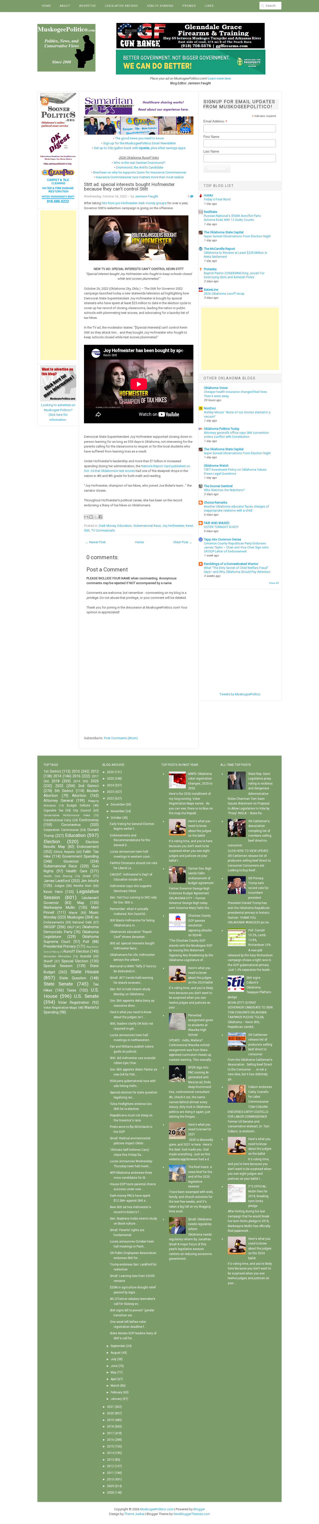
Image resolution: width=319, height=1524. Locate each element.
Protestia (210, 269)
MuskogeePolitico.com (156, 1509)
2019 (76, 781)
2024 (110, 785)
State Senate (58, 984)
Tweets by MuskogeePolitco (240, 694)
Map (80, 903)
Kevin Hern (53, 892)
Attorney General (58, 801)
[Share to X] (95, 516)
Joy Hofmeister (173, 526)
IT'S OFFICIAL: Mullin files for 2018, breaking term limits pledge (258, 1196)
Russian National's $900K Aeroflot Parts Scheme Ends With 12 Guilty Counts (232, 218)
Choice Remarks (215, 502)
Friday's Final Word (217, 199)
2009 (110, 1486)
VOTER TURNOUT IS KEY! (221, 527)
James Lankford (57, 881)
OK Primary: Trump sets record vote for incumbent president (258, 888)
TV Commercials (103, 530)
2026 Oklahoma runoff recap (224, 293)
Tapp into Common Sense (222, 539)
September (118, 1346)
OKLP (70, 927)
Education (124, 526)
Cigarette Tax (53, 810)
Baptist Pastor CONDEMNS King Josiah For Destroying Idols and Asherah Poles (234, 275)
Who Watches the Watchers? (224, 490)
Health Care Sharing (58, 876)
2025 (110, 778)
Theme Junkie (134, 1514)
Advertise (87, 5)
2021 (110, 1407)
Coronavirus (71, 825)
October (116, 817)
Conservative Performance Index (67, 815)
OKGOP (50, 927)
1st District (52, 771)
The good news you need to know (139, 138)
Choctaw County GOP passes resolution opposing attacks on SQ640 (200, 925)
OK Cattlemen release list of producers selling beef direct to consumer (260, 1044)
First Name (211, 137)
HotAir (208, 195)
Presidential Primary (60, 946)
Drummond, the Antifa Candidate (139, 167)
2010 (76, 771)
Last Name (211, 151)
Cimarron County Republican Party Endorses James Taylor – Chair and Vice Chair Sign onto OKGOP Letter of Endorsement (236, 547)
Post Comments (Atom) (121, 738)
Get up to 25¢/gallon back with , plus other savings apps (139, 148)
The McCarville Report (219, 249)
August (116, 1352)
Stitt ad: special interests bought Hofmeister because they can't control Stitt (129, 187)
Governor (71, 861)
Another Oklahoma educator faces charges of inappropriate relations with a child (236, 508)
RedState (210, 212)
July (113, 1359)
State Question (72, 978)
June (114, 1366)
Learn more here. (219, 78)
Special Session (58, 966)
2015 (110, 1446)
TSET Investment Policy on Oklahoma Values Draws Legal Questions (235, 471)
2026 (110, 772)
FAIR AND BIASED (217, 523)
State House (85, 972)
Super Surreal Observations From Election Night (237, 236)
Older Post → (182, 542)
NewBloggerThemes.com (191, 1514)
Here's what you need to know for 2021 (199, 1129)
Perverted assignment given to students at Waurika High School (200, 1025)
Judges (59, 886)
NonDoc (210, 408)
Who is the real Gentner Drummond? (139, 163)
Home (46, 5)
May (113, 1372)
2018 (56, 781)
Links (209, 5)
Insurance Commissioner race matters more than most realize (140, 177)
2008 (110, 1492)
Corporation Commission (61, 830)
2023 (110, 792)
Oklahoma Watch (216, 465)
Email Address (215, 121)
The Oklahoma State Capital (223, 232)
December (118, 804)
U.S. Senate (86, 996)
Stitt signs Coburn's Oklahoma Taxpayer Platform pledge (249, 987)
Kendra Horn (82, 886)
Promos (189, 5)
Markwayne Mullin (59, 907)
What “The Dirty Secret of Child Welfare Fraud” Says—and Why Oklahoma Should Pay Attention (237, 570)
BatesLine (211, 289)
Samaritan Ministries (57, 956)
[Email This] (86, 516)
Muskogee (75, 917)
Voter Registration (73, 1002)
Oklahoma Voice (216, 388)
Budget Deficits (78, 805)
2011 (110, 1473)
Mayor (73, 912)
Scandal (85, 956)
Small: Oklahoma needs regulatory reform (200, 1224)
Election (52, 841)
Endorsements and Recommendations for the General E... (130, 840)
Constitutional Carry (57, 820)
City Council (82, 810)
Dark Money (107, 526)
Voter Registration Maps (60, 1007)
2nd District (88, 786)
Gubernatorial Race (147, 526)
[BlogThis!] (90, 516)
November (118, 811)
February (116, 1392)
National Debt (82, 922)
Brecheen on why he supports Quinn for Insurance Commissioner (139, 172)
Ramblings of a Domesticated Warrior (231, 564)
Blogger (199, 1509)
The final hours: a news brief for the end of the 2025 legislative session (200, 1176)
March (115, 1385)
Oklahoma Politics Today (221, 429)
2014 (57, 776)
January (116, 1399)
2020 (95, 781)
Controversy (89, 820)
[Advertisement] (58, 285)
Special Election (75, 961)
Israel (86, 876)
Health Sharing (160, 5)
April (114, 1379)
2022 (59, 786)
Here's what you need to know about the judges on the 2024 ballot (259, 1248)
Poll (86, 942)
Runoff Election (76, 951)
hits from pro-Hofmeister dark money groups (134, 203)
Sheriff (48, 961)
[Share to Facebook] (100, 516)
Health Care (76, 871)
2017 (95, 776)
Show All (274, 583)
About (65, 5)
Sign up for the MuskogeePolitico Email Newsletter (139, 143)
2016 (76, 776)
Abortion (79, 796)
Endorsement (88, 847)
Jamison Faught (146, 196)
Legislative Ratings (121, 5)
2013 (110, 1459)
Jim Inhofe (89, 881)
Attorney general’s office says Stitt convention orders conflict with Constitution (236, 435)
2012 (95, 771)
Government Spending (80, 856)
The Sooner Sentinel (218, 486)
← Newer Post (95, 542)
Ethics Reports (64, 852)
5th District (64, 791)
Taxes (71, 990)
